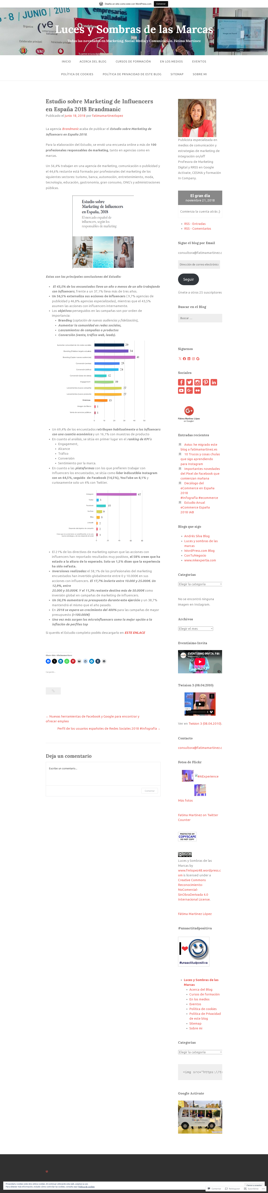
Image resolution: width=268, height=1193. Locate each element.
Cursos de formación (133, 61)
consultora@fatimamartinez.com (202, 747)
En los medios (171, 61)
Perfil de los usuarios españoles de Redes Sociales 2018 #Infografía (107, 728)
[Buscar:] (200, 318)
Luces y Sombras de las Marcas (134, 29)
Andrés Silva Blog (197, 536)
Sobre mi (200, 74)
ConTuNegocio (195, 555)
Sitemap (177, 74)
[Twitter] (189, 382)
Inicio (66, 61)
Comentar (150, 790)
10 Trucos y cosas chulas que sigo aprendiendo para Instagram (200, 459)
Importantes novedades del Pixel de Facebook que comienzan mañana (200, 473)
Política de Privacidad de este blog (132, 74)
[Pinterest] (206, 382)
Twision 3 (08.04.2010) (205, 723)
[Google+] (189, 390)
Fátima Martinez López (195, 914)
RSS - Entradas (195, 223)
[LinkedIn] (189, 359)
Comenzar (161, 4)
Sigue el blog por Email (196, 243)
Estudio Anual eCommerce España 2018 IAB (195, 507)
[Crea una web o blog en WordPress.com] (47, 1171)
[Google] (198, 359)
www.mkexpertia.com (200, 560)
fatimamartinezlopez (107, 115)
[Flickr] (197, 390)
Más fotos (185, 800)
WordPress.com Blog (199, 550)
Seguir (188, 279)
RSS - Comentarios (197, 228)
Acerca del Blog (93, 61)
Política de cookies (77, 74)
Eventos (199, 61)
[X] (180, 359)
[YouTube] (181, 390)
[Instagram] (193, 359)
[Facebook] (184, 359)
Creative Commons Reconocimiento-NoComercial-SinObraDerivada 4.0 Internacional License (194, 889)
